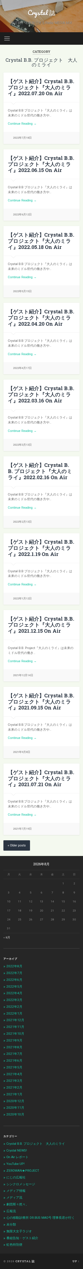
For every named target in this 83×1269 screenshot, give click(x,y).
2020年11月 (15, 1108)
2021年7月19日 (22, 828)
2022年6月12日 (22, 214)
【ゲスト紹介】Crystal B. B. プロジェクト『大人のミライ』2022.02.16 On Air (40, 471)
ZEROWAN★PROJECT (22, 1171)
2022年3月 (14, 1000)
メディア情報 (16, 1191)
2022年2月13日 (22, 521)
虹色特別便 (14, 1245)
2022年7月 (14, 973)
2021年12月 (15, 1020)
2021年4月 (14, 1074)
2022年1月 (14, 1013)
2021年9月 (14, 1040)
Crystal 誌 (41, 12)
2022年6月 (14, 980)
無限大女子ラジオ (19, 1231)
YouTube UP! (15, 1164)
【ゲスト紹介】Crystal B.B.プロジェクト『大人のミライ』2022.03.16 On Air (41, 394)
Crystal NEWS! (16, 1150)
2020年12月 (15, 1101)
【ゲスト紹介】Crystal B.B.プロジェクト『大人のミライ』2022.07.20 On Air (41, 87)
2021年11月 (15, 1027)
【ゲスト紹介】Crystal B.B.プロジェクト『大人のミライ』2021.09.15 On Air (41, 701)
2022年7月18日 (22, 137)
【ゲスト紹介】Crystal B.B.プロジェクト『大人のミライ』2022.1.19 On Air (41, 547)
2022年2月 (14, 1007)
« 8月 (6, 937)
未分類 (11, 1224)
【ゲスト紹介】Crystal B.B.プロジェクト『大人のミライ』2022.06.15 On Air (41, 164)
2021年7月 (14, 1054)
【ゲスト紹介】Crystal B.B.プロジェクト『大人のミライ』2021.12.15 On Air (41, 624)
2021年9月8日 (21, 752)
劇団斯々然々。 (17, 1204)
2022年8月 (14, 966)
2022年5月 (14, 986)
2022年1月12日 (22, 598)
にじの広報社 (16, 1177)
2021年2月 (14, 1087)
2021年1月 (14, 1094)
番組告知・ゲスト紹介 (22, 1238)
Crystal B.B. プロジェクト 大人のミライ (35, 1144)
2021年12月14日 (23, 675)
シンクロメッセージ (20, 1184)
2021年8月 (14, 1047)
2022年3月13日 (22, 444)
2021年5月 (14, 1067)
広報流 (11, 1211)
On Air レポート (17, 1157)
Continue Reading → (22, 124)
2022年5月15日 (22, 291)
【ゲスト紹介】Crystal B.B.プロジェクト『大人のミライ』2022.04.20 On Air (41, 317)
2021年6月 (14, 1060)
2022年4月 (14, 993)
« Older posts (17, 845)
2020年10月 (15, 1114)
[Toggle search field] (76, 38)
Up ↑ (76, 1261)
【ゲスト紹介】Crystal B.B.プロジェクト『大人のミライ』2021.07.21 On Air (41, 778)
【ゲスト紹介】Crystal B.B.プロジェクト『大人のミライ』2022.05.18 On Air (41, 240)
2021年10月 (15, 1034)
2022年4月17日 (22, 368)
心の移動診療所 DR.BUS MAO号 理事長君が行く (40, 1218)
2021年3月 (14, 1081)
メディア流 (14, 1197)
